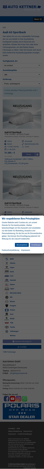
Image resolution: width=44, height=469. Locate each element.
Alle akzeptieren (21, 245)
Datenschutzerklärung (10, 250)
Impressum (25, 250)
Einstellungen (36, 245)
